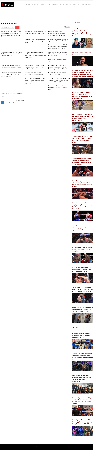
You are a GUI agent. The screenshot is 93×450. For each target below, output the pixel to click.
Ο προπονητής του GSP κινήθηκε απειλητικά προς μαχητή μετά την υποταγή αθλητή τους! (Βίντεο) (82, 289)
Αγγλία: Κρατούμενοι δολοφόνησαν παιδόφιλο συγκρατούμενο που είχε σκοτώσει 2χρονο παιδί (82, 309)
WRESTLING (76, 4)
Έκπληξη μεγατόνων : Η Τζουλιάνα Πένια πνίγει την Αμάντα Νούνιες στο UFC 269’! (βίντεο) (58, 54)
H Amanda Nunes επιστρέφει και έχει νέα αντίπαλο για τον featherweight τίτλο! (35, 40)
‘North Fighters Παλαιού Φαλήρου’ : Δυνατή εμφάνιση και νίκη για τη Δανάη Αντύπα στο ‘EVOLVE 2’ (82, 422)
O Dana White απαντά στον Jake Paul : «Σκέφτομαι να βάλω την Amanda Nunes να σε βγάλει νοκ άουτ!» (58, 46)
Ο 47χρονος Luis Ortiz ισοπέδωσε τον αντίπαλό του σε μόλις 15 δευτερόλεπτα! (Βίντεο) (82, 249)
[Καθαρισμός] (21, 27)
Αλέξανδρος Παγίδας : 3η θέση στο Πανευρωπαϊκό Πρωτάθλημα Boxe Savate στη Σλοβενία (82, 335)
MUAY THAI (68, 4)
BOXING (62, 4)
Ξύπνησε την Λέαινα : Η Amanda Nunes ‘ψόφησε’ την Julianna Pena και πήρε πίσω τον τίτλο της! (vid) (59, 80)
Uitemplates (59, 447)
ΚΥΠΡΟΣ (42, 11)
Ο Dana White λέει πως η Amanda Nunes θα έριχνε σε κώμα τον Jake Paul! (57, 87)
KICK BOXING (55, 4)
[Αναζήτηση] (17, 27)
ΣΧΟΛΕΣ (42, 4)
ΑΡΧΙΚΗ (27, 4)
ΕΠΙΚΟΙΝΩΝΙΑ (35, 4)
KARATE (27, 11)
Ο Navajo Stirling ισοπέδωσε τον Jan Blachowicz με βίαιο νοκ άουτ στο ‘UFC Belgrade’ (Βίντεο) (82, 269)
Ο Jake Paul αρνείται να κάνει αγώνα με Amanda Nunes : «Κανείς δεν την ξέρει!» (12, 95)
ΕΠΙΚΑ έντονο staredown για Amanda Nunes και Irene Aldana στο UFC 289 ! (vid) (11, 67)
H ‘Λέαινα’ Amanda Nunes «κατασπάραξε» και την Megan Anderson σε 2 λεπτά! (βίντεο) (56, 33)
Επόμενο (9, 102)
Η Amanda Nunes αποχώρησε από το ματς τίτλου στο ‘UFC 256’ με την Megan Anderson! (11, 74)
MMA (49, 4)
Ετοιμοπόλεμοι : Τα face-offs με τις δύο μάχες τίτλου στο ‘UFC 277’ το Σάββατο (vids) (34, 67)
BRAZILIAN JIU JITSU (85, 4)
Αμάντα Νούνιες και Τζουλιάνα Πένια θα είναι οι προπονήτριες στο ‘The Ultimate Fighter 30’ (11, 54)
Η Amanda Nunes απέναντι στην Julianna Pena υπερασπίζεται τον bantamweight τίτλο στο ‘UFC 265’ (57, 67)
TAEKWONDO (35, 11)
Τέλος (14, 102)
